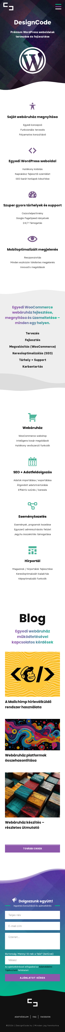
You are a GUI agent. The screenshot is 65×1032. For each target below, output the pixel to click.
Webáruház (32, 428)
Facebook (45, 1017)
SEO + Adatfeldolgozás (32, 472)
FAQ (34, 1017)
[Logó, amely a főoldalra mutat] (33, 1002)
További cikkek (32, 848)
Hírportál (32, 561)
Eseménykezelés (32, 516)
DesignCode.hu (8, 6)
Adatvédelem (21, 1017)
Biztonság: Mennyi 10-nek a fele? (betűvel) (29, 953)
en (16, 6)
